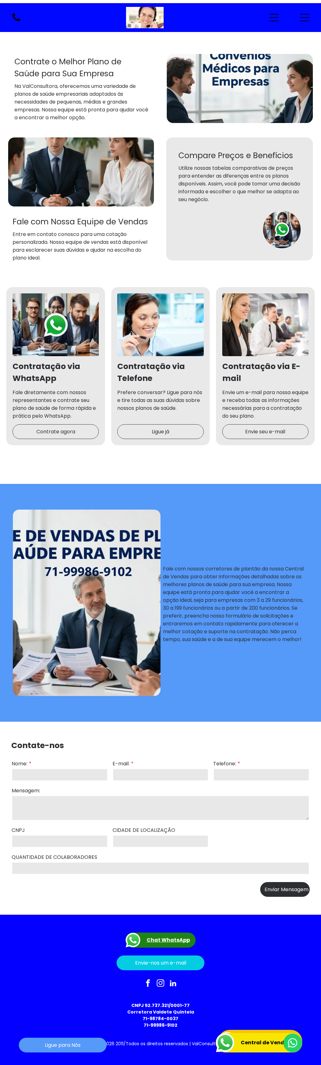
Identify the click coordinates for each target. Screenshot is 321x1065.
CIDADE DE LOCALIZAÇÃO (144, 830)
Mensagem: (26, 790)
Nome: (19, 763)
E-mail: (121, 763)
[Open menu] (274, 17)
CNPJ (18, 830)
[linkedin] (173, 983)
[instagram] (160, 983)
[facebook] (148, 983)
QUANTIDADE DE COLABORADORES (54, 857)
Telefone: (224, 763)
